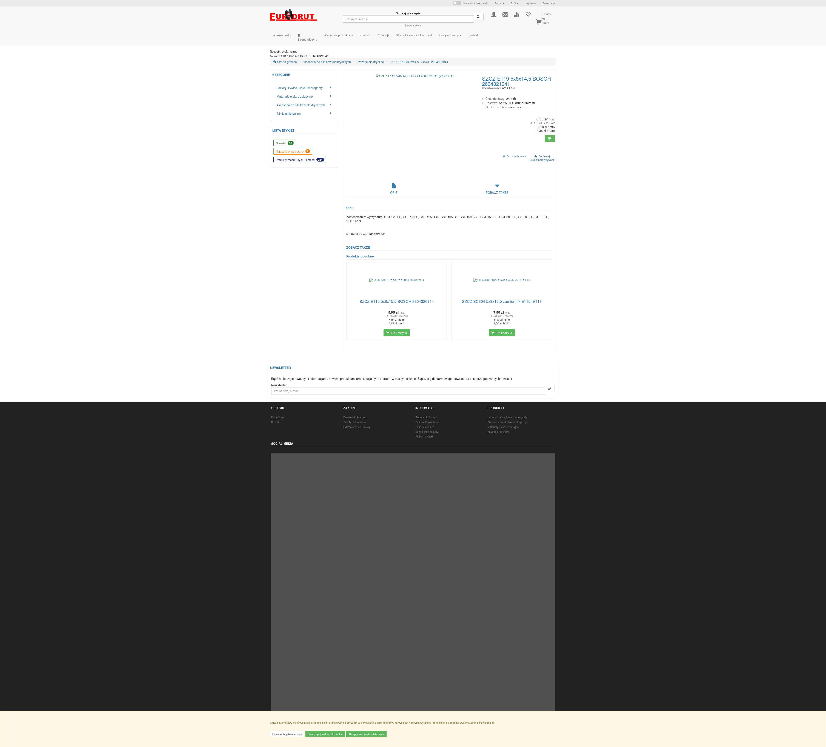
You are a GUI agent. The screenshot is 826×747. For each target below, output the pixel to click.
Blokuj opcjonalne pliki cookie (325, 734)
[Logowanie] (493, 14)
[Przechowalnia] (527, 14)
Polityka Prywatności (427, 422)
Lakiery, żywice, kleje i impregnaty (507, 417)
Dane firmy (277, 417)
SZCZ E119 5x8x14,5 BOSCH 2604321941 (419, 62)
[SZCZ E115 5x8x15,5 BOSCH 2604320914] (397, 280)
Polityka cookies (424, 427)
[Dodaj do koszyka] (550, 138)
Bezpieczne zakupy (426, 431)
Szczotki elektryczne (370, 62)
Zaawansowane (413, 25)
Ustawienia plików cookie (287, 734)
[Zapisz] (550, 388)
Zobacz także (497, 192)
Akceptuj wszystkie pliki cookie (366, 734)
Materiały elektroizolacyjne (503, 427)
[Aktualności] (505, 14)
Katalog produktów (498, 431)
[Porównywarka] (516, 14)
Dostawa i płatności (354, 417)
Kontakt (275, 422)
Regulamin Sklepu (426, 417)
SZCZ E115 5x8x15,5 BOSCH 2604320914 (396, 301)
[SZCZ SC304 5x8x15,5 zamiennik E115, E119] (502, 280)
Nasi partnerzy (448, 35)
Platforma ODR (424, 436)
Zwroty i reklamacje (354, 422)
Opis (393, 192)
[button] (500, 3)
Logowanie (530, 3)
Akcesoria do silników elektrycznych (326, 62)
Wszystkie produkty (337, 35)
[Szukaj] (479, 16)
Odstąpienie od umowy (356, 427)
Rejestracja (549, 3)
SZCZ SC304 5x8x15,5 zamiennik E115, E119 (502, 301)
